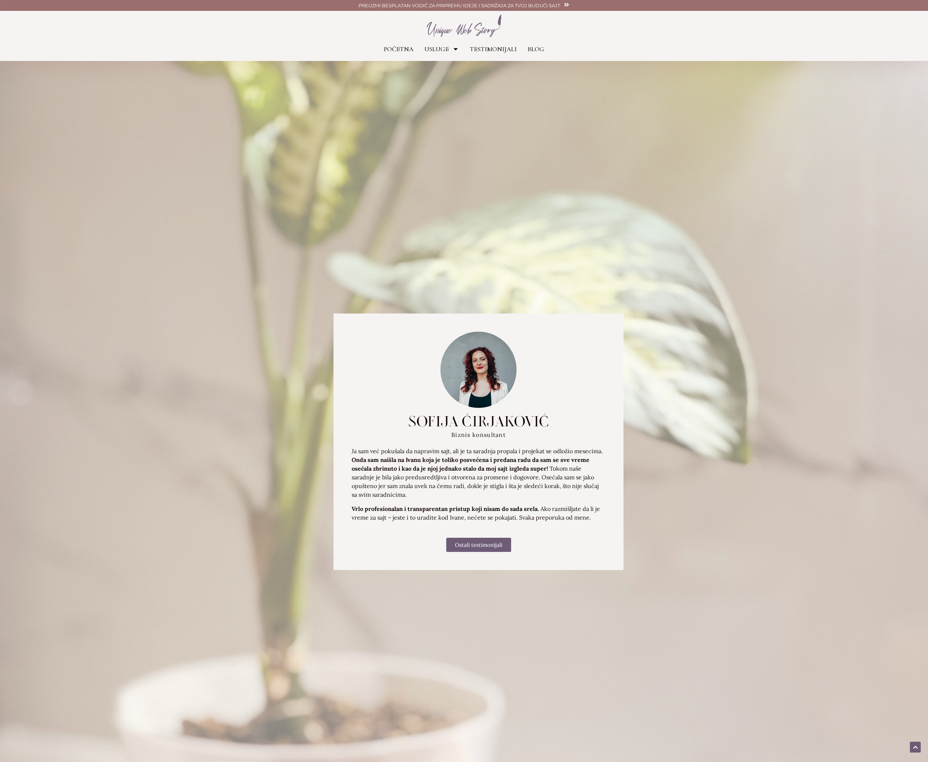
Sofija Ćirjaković (478, 421)
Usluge (436, 49)
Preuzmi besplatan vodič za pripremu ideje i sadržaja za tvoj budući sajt (459, 5)
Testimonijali (493, 49)
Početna (399, 49)
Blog (535, 49)
